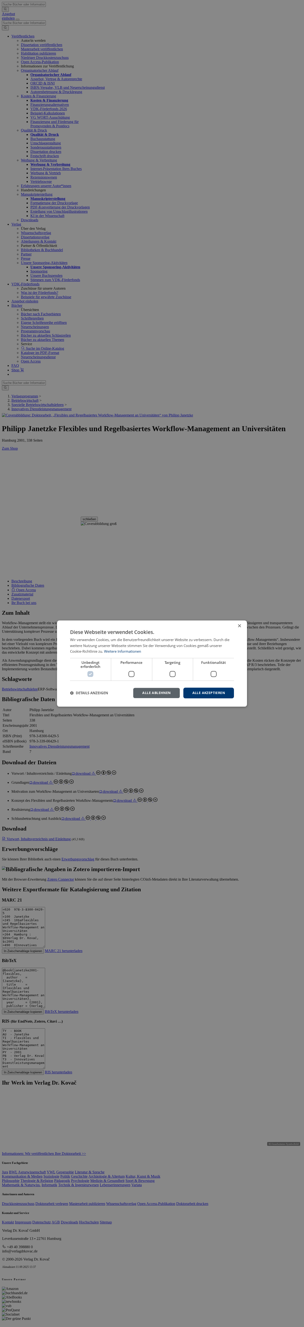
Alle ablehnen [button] (156, 692)
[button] (89, 693)
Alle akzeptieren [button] (208, 692)
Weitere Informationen (122, 651)
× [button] (239, 626)
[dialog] (152, 663)
